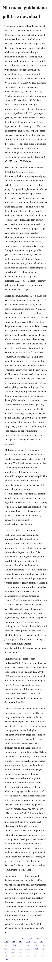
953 (5, 949)
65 (43, 949)
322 (21, 945)
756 (34, 956)
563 (20, 942)
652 (12, 956)
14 (35, 942)
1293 (43, 952)
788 (13, 942)
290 (35, 952)
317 (20, 949)
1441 (28, 949)
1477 (44, 945)
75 (11, 938)
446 (30, 938)
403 (42, 956)
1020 (14, 945)
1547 (36, 945)
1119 (28, 952)
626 (5, 956)
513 (23, 938)
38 (5, 938)
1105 (6, 942)
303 (41, 942)
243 (28, 945)
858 (27, 956)
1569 (6, 945)
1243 (20, 952)
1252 (20, 956)
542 (5, 952)
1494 (46, 938)
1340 (6, 959)
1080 (36, 949)
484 (12, 952)
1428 (28, 942)
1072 (13, 949)
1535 (38, 938)
